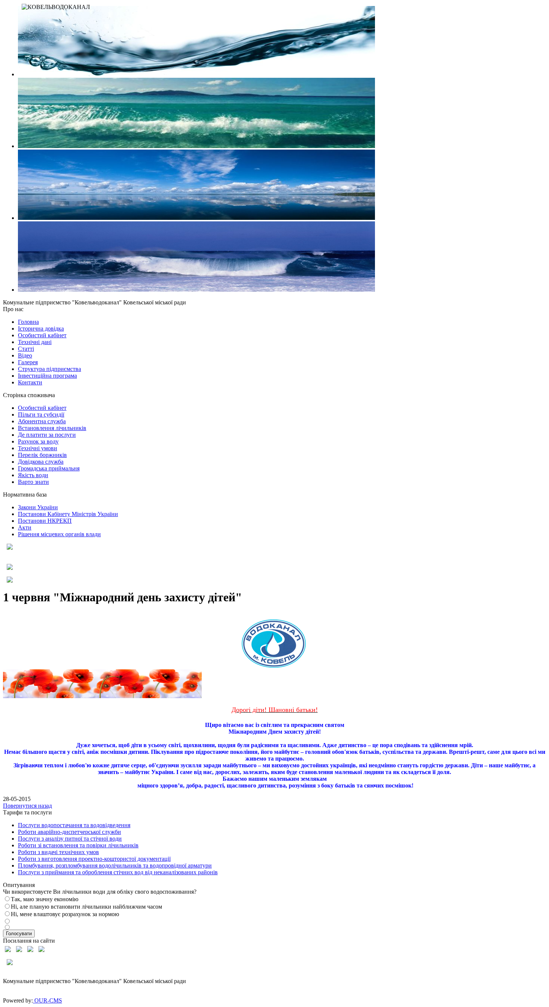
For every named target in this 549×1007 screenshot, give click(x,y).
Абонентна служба (42, 421)
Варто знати (33, 482)
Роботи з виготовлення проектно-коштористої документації (94, 859)
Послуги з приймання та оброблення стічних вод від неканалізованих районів (118, 872)
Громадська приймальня (49, 468)
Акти (24, 527)
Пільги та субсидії (41, 414)
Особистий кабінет (42, 335)
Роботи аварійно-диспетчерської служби (69, 832)
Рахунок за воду (38, 441)
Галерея (28, 362)
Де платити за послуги (47, 435)
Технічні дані (35, 342)
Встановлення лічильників (52, 428)
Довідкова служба (40, 461)
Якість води (33, 475)
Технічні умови (37, 448)
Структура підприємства (49, 369)
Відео (25, 355)
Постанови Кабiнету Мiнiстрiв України (68, 514)
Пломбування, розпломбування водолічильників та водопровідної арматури (115, 865)
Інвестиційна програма (47, 375)
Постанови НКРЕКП (45, 521)
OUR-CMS (47, 1000)
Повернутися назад (27, 805)
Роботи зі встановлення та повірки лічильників (78, 845)
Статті (26, 349)
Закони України (38, 507)
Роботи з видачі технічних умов (58, 852)
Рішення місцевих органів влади (59, 534)
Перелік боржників (42, 455)
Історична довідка (41, 328)
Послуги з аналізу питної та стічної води (70, 838)
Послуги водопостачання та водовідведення (74, 825)
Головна (28, 322)
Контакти (30, 382)
